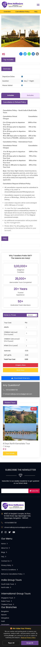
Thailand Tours (7, 604)
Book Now (20, 370)
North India (5, 587)
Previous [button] (4, 424)
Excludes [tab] (30, 95)
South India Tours (7, 584)
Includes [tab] (10, 95)
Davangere (5, 624)
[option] (20, 430)
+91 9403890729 (12, 390)
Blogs (3, 552)
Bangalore (5, 611)
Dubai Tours (5, 601)
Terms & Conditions (8, 570)
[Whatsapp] (29, 53)
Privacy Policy (6, 565)
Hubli (3, 621)
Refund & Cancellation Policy (12, 574)
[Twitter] (25, 53)
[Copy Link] (37, 53)
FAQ (3, 557)
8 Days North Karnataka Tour (16, 443)
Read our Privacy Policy (28, 637)
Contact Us (5, 561)
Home (3, 544)
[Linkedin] (33, 53)
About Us (4, 548)
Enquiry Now (21, 365)
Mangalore (5, 618)
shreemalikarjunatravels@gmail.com (18, 394)
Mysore (4, 615)
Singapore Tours (7, 598)
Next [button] (37, 424)
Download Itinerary (22, 378)
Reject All (11, 643)
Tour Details (10, 453)
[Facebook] (20, 53)
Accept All (29, 643)
